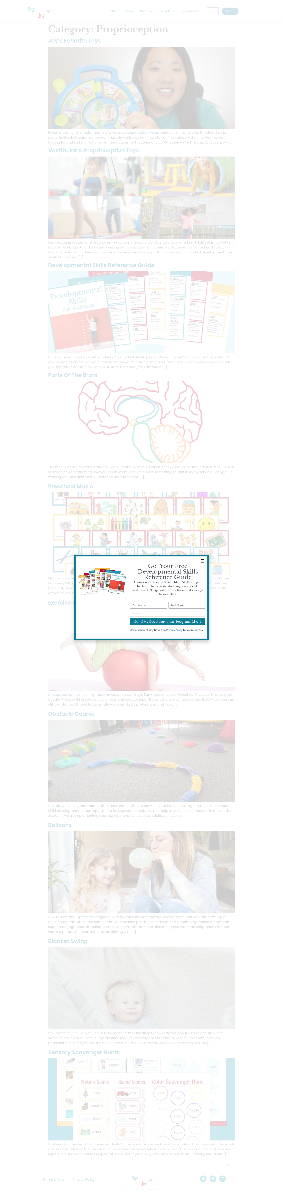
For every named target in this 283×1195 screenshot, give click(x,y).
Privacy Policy (174, 630)
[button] (202, 561)
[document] (141, 597)
